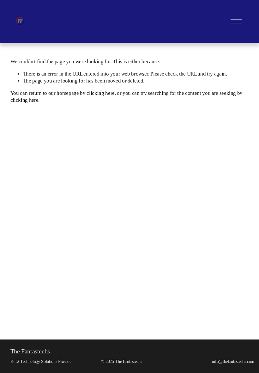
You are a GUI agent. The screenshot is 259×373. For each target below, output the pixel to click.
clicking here (101, 93)
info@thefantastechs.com (233, 361)
